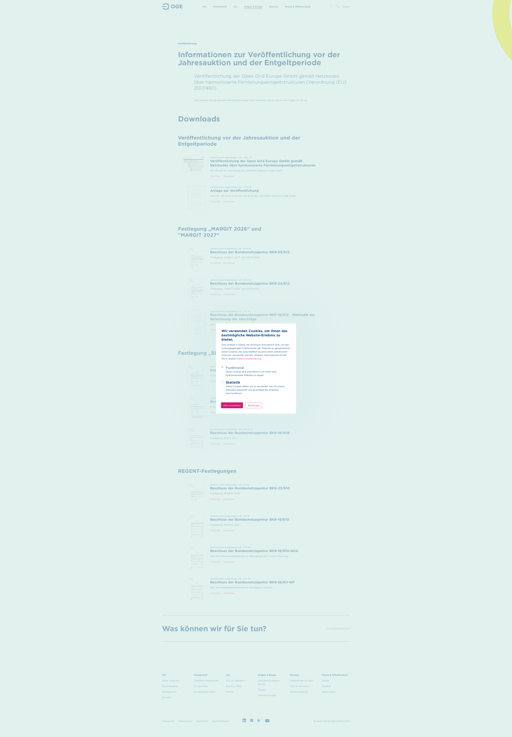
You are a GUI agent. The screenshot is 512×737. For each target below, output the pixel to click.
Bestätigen (254, 405)
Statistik (233, 382)
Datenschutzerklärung (249, 358)
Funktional (235, 368)
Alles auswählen (232, 405)
